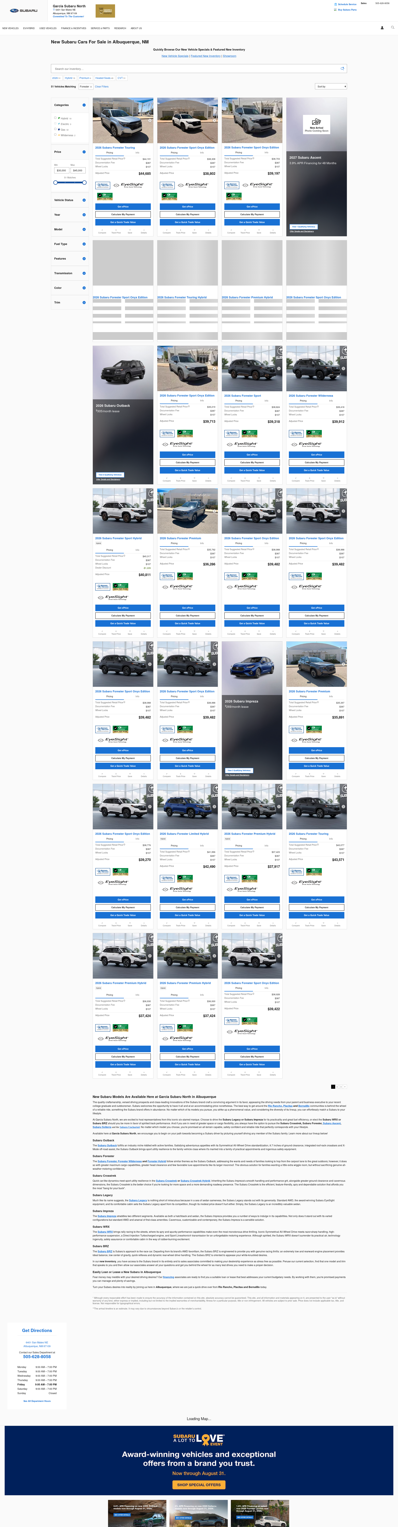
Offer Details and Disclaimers (302, 231)
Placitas (288, 1106)
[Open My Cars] (381, 28)
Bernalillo (304, 1106)
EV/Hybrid (29, 28)
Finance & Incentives (73, 28)
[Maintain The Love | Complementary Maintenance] (102, 185)
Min (56, 164)
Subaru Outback (107, 1145)
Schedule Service (347, 4)
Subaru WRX (105, 1231)
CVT (122, 78)
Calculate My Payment (123, 214)
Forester (84, 86)
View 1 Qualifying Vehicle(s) (303, 227)
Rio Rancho (275, 1106)
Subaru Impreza (107, 1216)
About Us (136, 28)
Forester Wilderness (130, 1161)
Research (120, 28)
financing (168, 1277)
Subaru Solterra (102, 1127)
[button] (123, 543)
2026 (56, 78)
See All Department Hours (37, 1400)
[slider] (55, 182)
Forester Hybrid (157, 1161)
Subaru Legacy (138, 1200)
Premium (85, 78)
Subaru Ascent (332, 1123)
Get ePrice (123, 206)
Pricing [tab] (109, 152)
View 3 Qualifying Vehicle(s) (239, 771)
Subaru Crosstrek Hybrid (195, 1180)
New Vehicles (10, 28)
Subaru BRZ (105, 1251)
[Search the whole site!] (392, 27)
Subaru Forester (107, 1161)
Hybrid (70, 78)
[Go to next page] (345, 1087)
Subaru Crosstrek (166, 1180)
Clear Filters (102, 86)
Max (73, 164)
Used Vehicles (47, 28)
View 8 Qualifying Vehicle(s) (110, 475)
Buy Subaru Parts (347, 9)
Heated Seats (104, 78)
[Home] (24, 10)
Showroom (229, 56)
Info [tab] (137, 152)
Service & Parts (100, 28)
